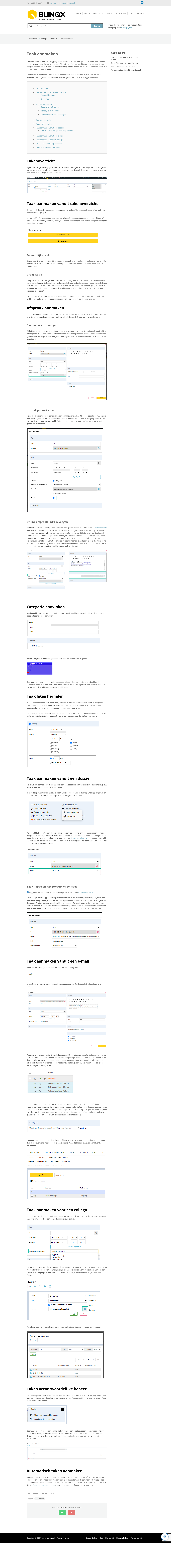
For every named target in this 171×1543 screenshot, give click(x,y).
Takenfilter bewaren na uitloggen (124, 63)
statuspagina (126, 27)
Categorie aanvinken (44, 120)
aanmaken (40, 1499)
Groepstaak (45, 99)
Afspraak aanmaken (44, 104)
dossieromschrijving (79, 838)
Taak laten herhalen (44, 124)
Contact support (137, 13)
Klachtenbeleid (122, 1538)
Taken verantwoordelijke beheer (49, 143)
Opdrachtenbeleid (107, 1538)
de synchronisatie (100, 527)
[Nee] (71, 1512)
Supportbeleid (91, 1538)
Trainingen (120, 13)
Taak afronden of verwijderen (123, 66)
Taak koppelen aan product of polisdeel (57, 130)
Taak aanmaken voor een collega (49, 140)
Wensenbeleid (136, 1538)
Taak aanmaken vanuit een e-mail (49, 136)
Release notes (106, 13)
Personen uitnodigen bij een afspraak (126, 70)
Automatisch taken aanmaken (48, 147)
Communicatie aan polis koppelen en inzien (126, 58)
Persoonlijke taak (48, 95)
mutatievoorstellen (86, 892)
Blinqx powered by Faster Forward (55, 1538)
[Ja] (62, 1512)
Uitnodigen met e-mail (50, 111)
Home (78, 13)
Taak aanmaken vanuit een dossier (50, 128)
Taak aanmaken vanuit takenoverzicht (51, 92)
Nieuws (87, 13)
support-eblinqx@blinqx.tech (62, 3)
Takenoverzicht (42, 88)
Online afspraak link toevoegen (53, 114)
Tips (95, 13)
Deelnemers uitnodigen (50, 107)
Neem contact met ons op (44, 1485)
